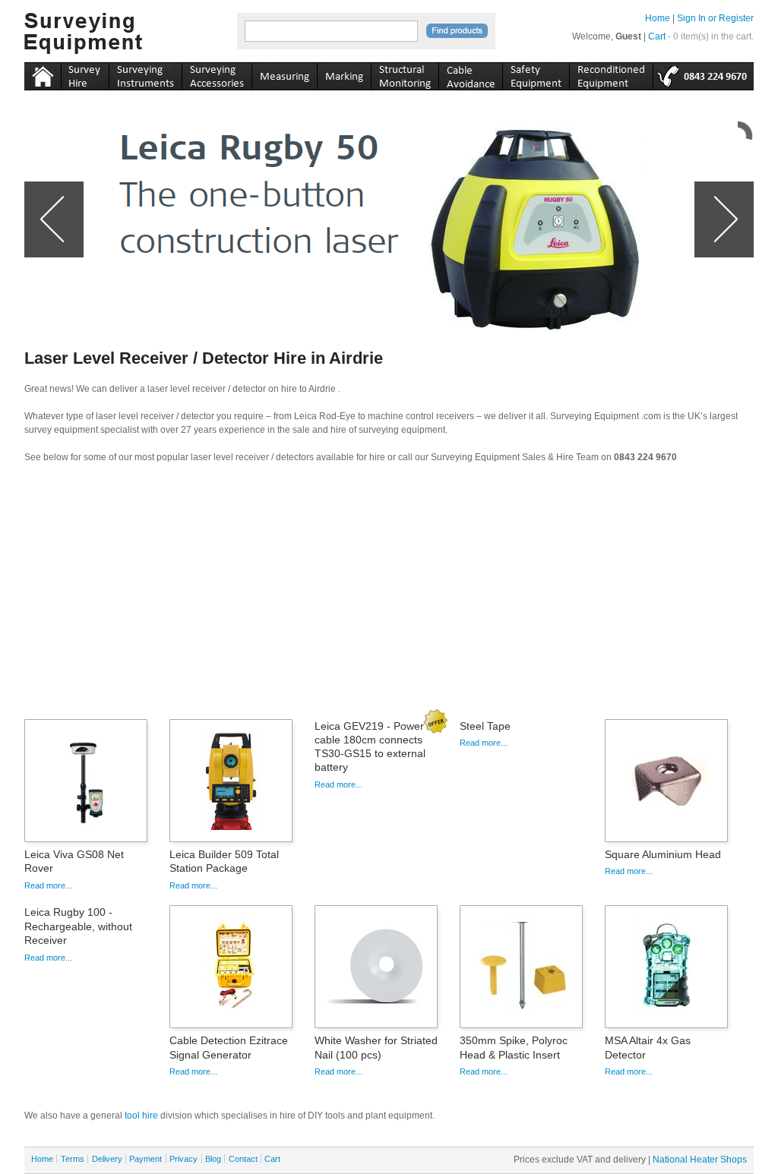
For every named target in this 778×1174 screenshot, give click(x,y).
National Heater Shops (700, 1159)
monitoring (404, 73)
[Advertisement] (389, 596)
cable (470, 73)
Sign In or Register (715, 18)
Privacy (183, 1158)
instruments (85, 73)
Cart (657, 36)
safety (535, 73)
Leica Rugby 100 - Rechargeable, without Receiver (78, 925)
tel (703, 73)
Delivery (107, 1158)
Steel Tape (485, 726)
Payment (145, 1158)
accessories (216, 73)
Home (657, 18)
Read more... (48, 885)
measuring (284, 73)
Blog (213, 1158)
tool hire (141, 1115)
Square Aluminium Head (663, 854)
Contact (243, 1158)
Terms (72, 1158)
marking (344, 73)
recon (611, 73)
